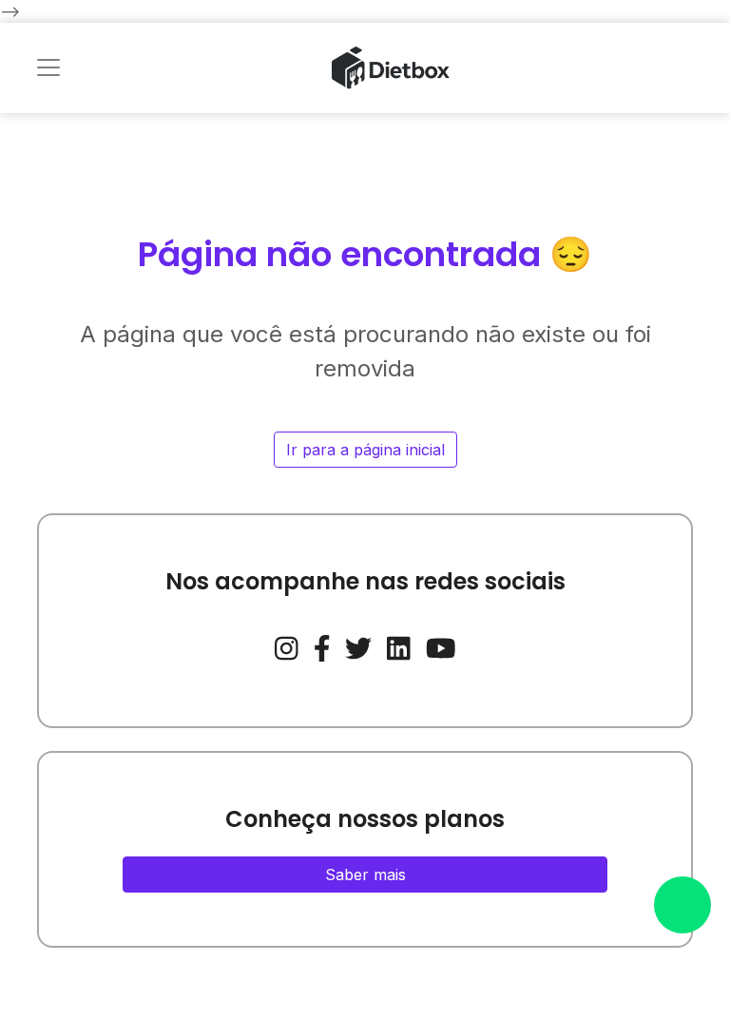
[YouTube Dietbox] (441, 645)
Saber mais (365, 874)
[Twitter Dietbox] (358, 645)
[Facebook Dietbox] (322, 645)
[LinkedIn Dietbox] (398, 645)
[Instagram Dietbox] (286, 645)
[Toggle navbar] (48, 67)
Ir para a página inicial (365, 449)
